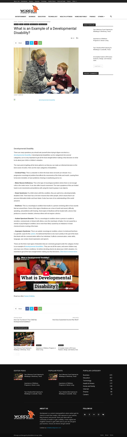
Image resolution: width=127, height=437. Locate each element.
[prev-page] (15, 354)
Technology (43, 1)
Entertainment (24, 1)
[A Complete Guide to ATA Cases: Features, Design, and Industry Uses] (68, 339)
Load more (97, 66)
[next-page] (18, 354)
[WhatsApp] (40, 43)
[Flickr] (94, 414)
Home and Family (61, 1)
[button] (111, 17)
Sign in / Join (17, 1)
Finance (69, 1)
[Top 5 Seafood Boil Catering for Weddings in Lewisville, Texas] (87, 50)
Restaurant (16, 345)
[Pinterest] (36, 43)
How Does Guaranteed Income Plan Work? (66, 320)
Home (15, 21)
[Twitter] (31, 43)
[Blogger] (85, 414)
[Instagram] (98, 414)
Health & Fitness (52, 1)
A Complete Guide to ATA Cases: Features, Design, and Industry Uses (102, 58)
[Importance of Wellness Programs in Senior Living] (46, 339)
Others (74, 1)
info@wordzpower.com (54, 428)
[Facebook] (27, 43)
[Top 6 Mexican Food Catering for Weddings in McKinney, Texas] (24, 339)
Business (31, 1)
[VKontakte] (103, 414)
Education (37, 1)
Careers (21, 24)
